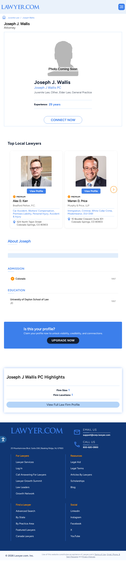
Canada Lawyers (25, 536)
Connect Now (63, 120)
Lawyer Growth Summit (29, 480)
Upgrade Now (63, 340)
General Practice (82, 92)
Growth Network (25, 493)
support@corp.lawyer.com (96, 435)
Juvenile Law (42, 92)
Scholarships (77, 480)
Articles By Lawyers (81, 474)
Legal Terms (77, 468)
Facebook (76, 523)
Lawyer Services (25, 462)
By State (20, 517)
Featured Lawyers (25, 529)
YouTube (75, 536)
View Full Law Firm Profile (63, 404)
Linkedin (75, 511)
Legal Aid (76, 462)
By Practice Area (25, 523)
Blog (73, 487)
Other (54, 92)
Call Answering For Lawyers (31, 474)
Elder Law (65, 92)
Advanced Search (25, 511)
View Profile (36, 191)
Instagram (76, 517)
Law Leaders (22, 487)
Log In (19, 468)
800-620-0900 (90, 447)
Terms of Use (100, 554)
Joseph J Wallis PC (47, 87)
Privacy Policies (88, 557)
